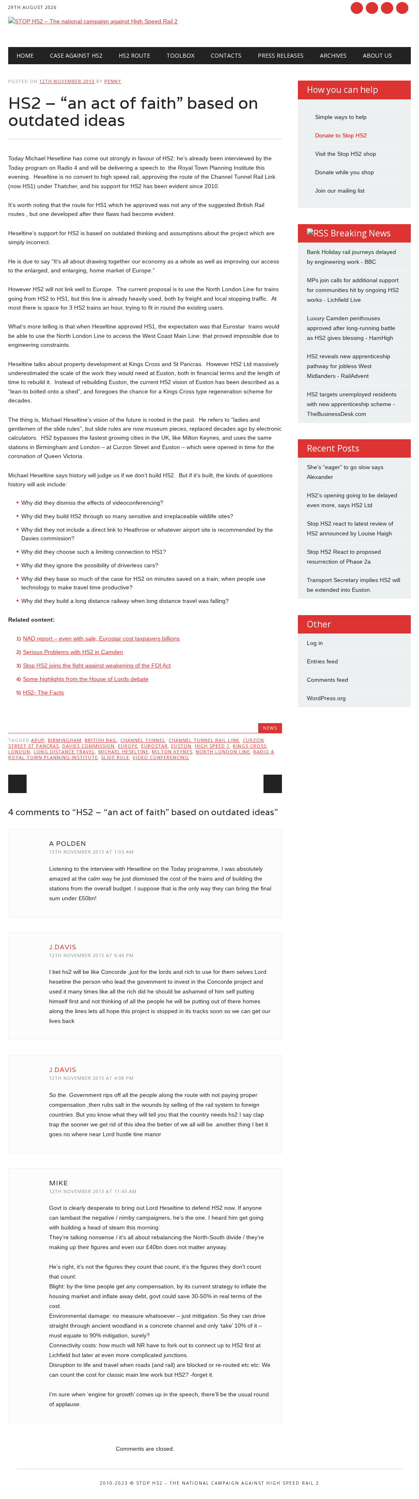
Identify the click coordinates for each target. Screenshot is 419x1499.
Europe (128, 746)
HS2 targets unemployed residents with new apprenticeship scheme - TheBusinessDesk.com (351, 404)
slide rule (115, 757)
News (270, 728)
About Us (377, 55)
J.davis (63, 947)
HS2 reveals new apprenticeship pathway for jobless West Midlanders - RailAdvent (348, 366)
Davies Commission (88, 746)
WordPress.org (326, 698)
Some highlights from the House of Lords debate (86, 679)
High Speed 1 (212, 746)
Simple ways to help (341, 117)
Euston (181, 746)
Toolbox (180, 55)
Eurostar (154, 746)
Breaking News (361, 233)
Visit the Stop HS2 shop (345, 154)
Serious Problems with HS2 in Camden (73, 652)
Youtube (387, 8)
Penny (112, 81)
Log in (315, 643)
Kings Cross (249, 746)
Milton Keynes (172, 751)
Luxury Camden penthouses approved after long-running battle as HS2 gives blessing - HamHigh (351, 328)
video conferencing (161, 757)
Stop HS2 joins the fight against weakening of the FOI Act (97, 665)
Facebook (357, 8)
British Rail (101, 740)
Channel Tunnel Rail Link (204, 740)
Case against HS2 (76, 55)
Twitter (372, 8)
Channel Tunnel (142, 740)
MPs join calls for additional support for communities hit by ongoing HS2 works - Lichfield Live (353, 290)
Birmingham (64, 740)
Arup (38, 740)
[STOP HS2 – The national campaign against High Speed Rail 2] (93, 21)
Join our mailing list (340, 190)
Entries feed (322, 661)
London (19, 751)
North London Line (223, 751)
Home (25, 55)
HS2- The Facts (43, 692)
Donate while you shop (344, 172)
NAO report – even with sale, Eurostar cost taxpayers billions (101, 638)
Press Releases (281, 55)
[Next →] (273, 784)
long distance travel (64, 751)
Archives (333, 55)
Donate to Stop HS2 (341, 135)
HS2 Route (134, 55)
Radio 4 (263, 751)
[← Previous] (17, 784)
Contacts (226, 55)
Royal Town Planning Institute (53, 757)
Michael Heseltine (123, 751)
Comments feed (327, 679)
